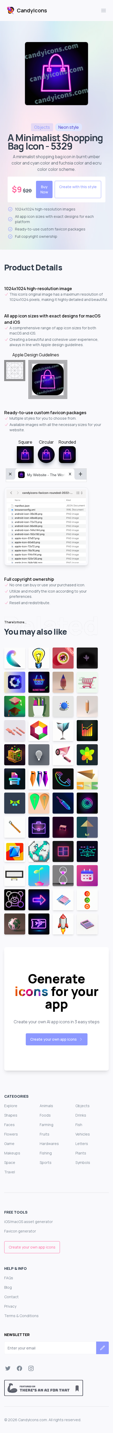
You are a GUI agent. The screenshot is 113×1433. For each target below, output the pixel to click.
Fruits (44, 1134)
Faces (9, 1124)
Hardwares (49, 1143)
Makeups (12, 1152)
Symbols (82, 1162)
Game (9, 1143)
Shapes (10, 1115)
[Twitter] (8, 1368)
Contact (11, 1296)
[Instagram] (31, 1368)
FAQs (8, 1277)
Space (9, 1162)
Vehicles (82, 1134)
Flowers (11, 1134)
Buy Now (44, 189)
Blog (8, 1287)
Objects (82, 1105)
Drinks (80, 1115)
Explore (10, 1105)
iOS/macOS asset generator (28, 1221)
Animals (46, 1105)
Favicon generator (20, 1231)
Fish (78, 1124)
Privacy (10, 1306)
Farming (46, 1124)
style (68, 127)
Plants (80, 1152)
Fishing (46, 1152)
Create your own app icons (53, 1039)
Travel (9, 1171)
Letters (81, 1143)
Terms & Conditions (21, 1315)
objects (42, 127)
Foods (45, 1115)
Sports (46, 1162)
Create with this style (78, 186)
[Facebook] (19, 1368)
